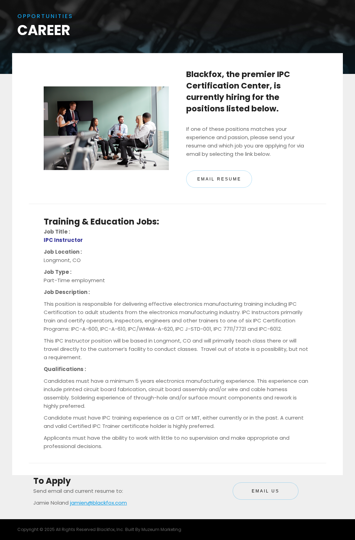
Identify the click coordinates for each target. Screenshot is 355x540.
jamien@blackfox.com (98, 502)
